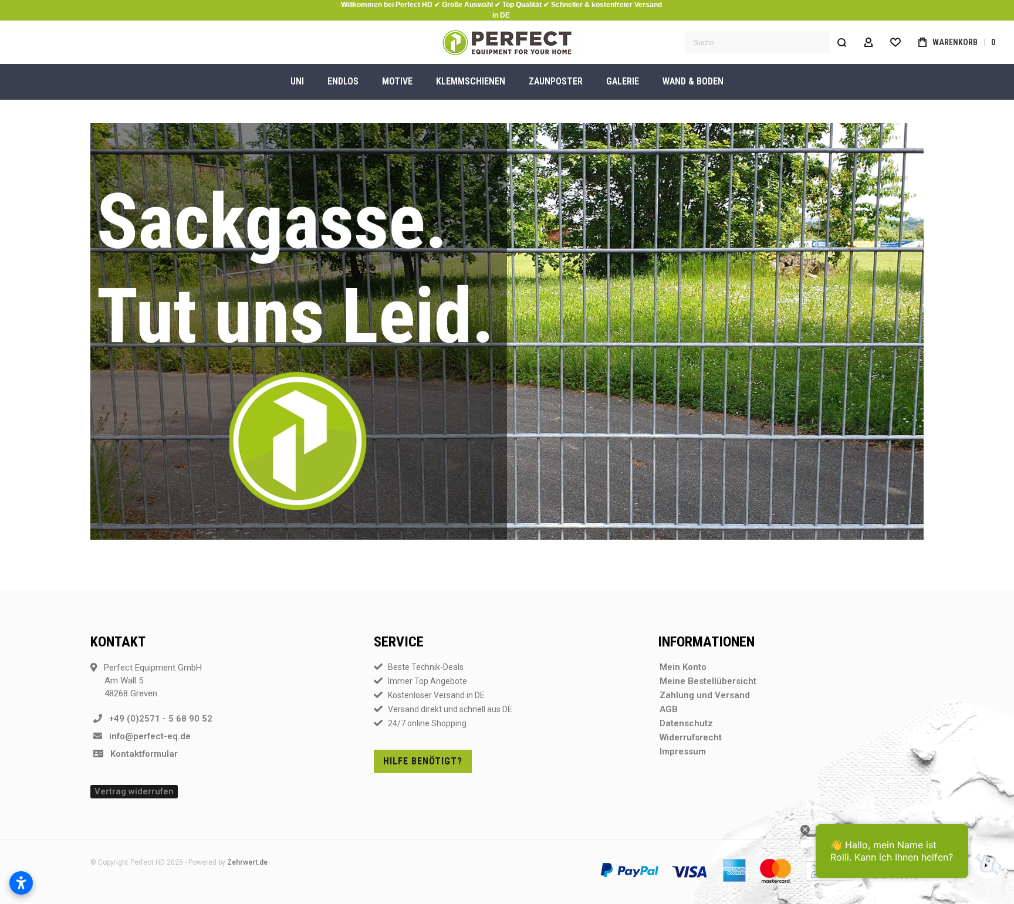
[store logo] (507, 42)
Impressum (683, 751)
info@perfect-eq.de (146, 736)
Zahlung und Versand (705, 695)
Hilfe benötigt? (422, 761)
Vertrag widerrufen (134, 791)
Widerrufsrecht (691, 737)
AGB (669, 709)
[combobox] (769, 42)
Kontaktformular (140, 754)
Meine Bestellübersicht (708, 681)
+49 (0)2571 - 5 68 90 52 (157, 718)
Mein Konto (683, 667)
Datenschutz (686, 723)
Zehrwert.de (247, 862)
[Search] (841, 42)
